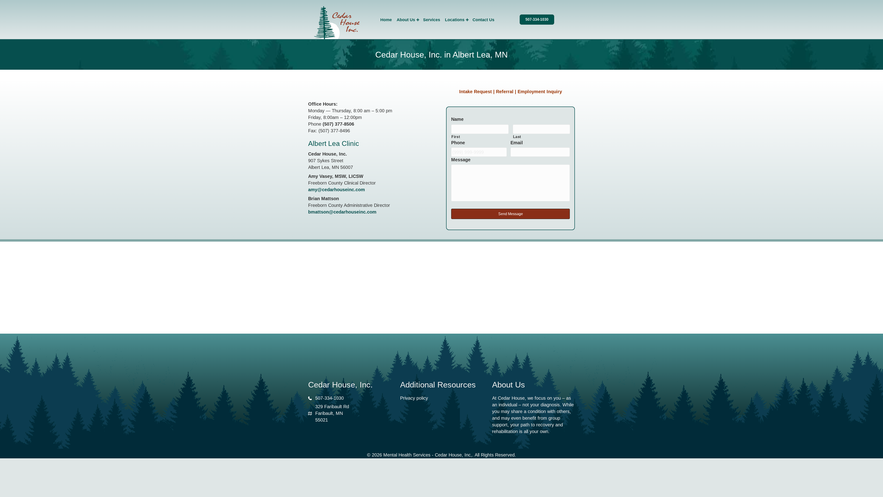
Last (517, 137)
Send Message (510, 214)
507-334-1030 (329, 398)
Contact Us (483, 19)
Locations (454, 19)
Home (386, 19)
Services (431, 19)
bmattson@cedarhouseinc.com (342, 211)
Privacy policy (414, 398)
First (455, 137)
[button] (418, 19)
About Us (406, 19)
